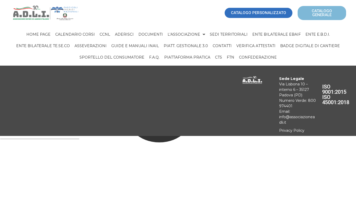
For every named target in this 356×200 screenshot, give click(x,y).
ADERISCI (124, 34)
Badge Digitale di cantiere (310, 45)
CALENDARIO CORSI (75, 34)
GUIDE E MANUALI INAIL (135, 45)
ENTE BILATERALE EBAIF (276, 34)
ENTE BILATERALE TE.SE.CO (43, 45)
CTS (218, 57)
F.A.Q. (154, 57)
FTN (230, 57)
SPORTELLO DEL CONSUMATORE (111, 57)
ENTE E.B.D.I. (317, 34)
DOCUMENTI (150, 34)
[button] (186, 34)
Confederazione (258, 57)
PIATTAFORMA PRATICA (187, 57)
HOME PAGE (38, 34)
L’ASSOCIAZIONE (184, 34)
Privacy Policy (291, 130)
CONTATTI (222, 45)
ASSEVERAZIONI (91, 45)
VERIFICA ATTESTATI (255, 45)
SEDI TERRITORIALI (229, 34)
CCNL (105, 34)
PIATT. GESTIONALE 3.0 (186, 45)
